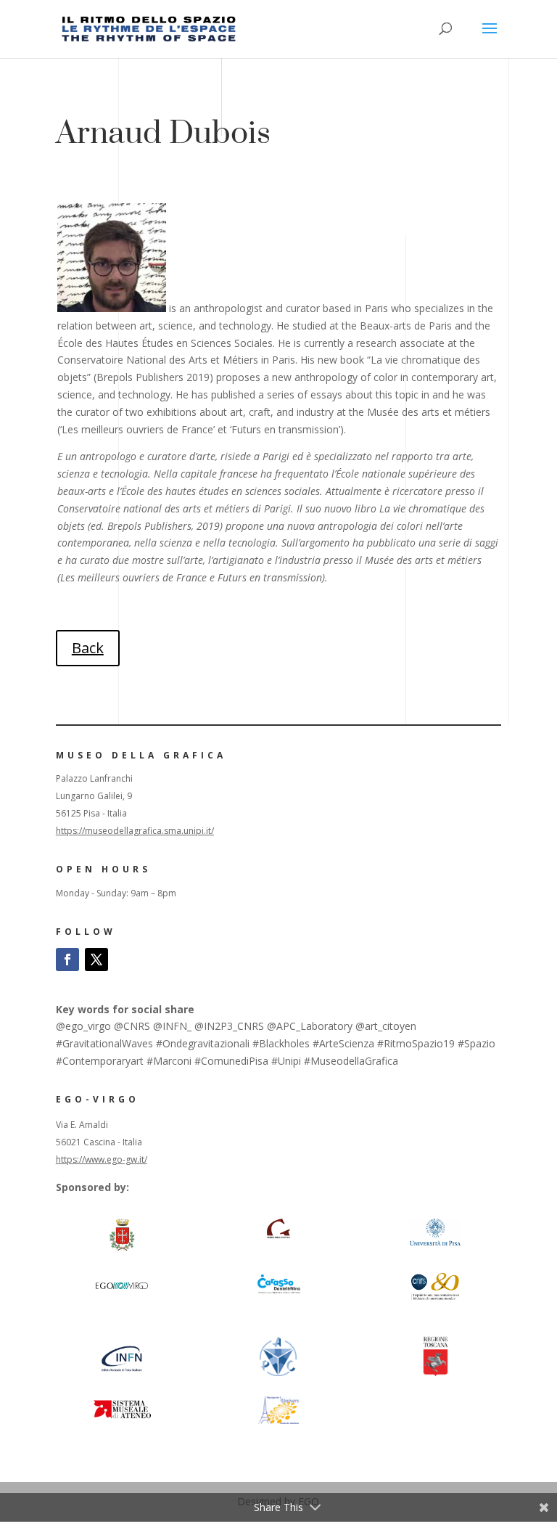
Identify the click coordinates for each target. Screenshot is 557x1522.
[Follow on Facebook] (67, 959)
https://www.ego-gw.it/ (101, 1159)
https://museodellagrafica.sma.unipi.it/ (135, 831)
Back (88, 648)
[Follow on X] (96, 959)
